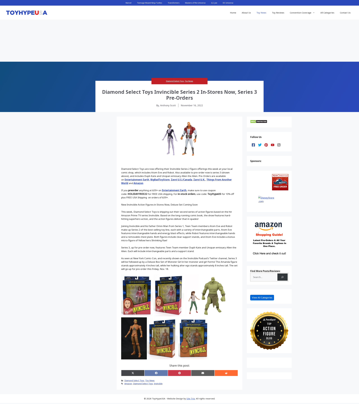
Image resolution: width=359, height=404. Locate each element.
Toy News (261, 12)
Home (233, 12)
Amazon (138, 183)
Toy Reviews (278, 12)
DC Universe (228, 3)
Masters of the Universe (195, 3)
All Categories (327, 12)
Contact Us (345, 12)
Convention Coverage (300, 12)
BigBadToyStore (160, 179)
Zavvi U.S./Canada (181, 179)
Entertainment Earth (137, 179)
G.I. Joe (214, 3)
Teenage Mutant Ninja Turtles (149, 3)
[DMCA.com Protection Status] (258, 122)
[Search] (282, 277)
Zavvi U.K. (199, 179)
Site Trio (191, 398)
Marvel (128, 3)
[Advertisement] (179, 40)
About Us (246, 12)
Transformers (174, 3)
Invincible (158, 383)
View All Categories (262, 297)
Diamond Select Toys (175, 81)
